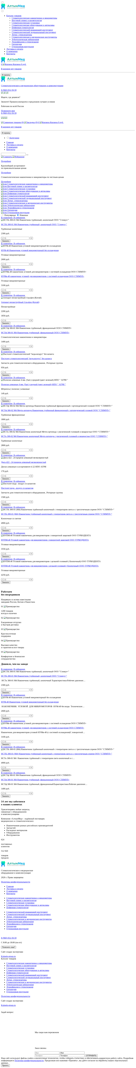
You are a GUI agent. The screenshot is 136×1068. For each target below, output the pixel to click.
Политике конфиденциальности (29, 1060)
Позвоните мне (8, 111)
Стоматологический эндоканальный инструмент (34, 32)
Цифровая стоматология (23, 27)
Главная (10, 142)
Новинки (24, 215)
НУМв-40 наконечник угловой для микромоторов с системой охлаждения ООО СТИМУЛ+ (42, 276)
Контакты (10, 54)
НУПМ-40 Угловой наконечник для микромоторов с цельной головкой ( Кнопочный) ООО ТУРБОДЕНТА (50, 566)
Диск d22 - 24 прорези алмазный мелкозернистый (23, 462)
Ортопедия (17, 44)
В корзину (6, 75)
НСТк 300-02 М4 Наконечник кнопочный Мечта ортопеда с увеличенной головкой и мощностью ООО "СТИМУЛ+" (54, 436)
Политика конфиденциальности (15, 882)
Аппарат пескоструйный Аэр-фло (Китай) (20, 302)
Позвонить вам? (8, 947)
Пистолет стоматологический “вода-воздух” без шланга (26, 358)
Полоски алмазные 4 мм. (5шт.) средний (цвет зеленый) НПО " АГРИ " (33, 384)
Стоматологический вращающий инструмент (32, 30)
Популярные (10, 215)
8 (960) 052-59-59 (8, 90)
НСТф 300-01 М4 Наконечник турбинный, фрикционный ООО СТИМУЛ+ (35, 332)
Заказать (5, 241)
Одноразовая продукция (23, 46)
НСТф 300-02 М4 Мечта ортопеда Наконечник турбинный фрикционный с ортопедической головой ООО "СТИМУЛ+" (55, 410)
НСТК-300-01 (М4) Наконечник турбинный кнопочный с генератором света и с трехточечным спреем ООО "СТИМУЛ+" (56, 514)
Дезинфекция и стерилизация (25, 42)
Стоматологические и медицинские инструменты (34, 37)
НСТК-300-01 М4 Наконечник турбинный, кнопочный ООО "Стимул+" (34, 224)
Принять (5, 1066)
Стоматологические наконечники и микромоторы (34, 18)
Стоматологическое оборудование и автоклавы (33, 25)
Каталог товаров (13, 16)
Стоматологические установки (26, 23)
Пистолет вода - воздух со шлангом (17, 488)
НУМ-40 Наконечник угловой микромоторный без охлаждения (30, 250)
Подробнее (6, 161)
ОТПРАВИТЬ (91, 1056)
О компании (12, 51)
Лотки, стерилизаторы (22, 35)
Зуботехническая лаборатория (25, 39)
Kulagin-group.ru (8, 956)
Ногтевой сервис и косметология (27, 20)
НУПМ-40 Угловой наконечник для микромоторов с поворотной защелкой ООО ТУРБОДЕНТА (45, 540)
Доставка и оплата (14, 49)
